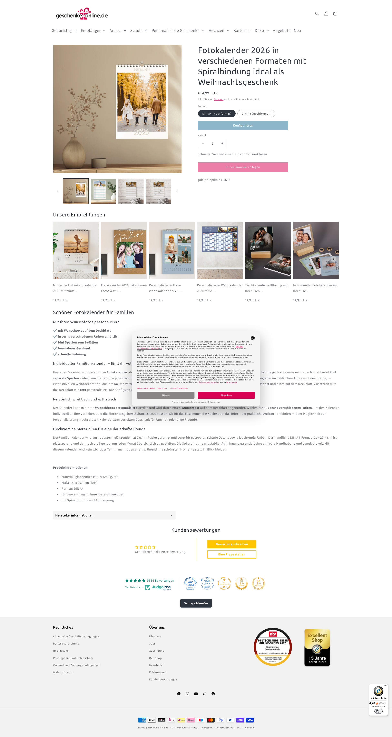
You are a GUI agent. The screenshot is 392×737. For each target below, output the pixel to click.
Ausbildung (156, 651)
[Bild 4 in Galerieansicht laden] (158, 191)
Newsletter (156, 665)
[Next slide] (333, 259)
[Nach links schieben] (57, 191)
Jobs (152, 643)
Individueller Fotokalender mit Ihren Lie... (315, 288)
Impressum (60, 651)
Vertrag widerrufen (196, 603)
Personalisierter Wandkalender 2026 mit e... (220, 288)
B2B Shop (155, 658)
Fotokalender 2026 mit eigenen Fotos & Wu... (124, 288)
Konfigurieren (243, 125)
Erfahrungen (157, 672)
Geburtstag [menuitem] (62, 30)
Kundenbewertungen (163, 679)
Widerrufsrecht (63, 672)
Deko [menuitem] (259, 30)
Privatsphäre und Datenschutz (73, 658)
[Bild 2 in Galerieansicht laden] (103, 191)
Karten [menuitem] (240, 30)
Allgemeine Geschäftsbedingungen (76, 636)
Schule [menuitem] (136, 30)
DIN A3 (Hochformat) (256, 113)
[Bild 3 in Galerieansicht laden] (131, 191)
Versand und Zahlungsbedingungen (76, 665)
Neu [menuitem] (297, 30)
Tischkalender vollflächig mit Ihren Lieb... (266, 288)
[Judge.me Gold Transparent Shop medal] (224, 583)
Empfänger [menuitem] (91, 30)
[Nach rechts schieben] (177, 191)
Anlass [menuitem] (115, 30)
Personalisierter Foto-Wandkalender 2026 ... (165, 288)
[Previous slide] (58, 259)
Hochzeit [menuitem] (217, 30)
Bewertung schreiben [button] (232, 544)
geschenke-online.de (157, 727)
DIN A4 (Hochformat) (216, 113)
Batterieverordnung (66, 643)
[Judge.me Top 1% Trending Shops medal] (258, 583)
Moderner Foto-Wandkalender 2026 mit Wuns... (75, 288)
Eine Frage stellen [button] (231, 554)
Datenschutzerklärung (185, 727)
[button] (317, 13)
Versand (219, 98)
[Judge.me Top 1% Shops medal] (241, 583)
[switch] (378, 711)
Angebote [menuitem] (282, 30)
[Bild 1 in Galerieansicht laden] (76, 191)
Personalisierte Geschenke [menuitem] (176, 30)
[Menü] (385, 686)
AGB (239, 727)
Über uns (155, 636)
